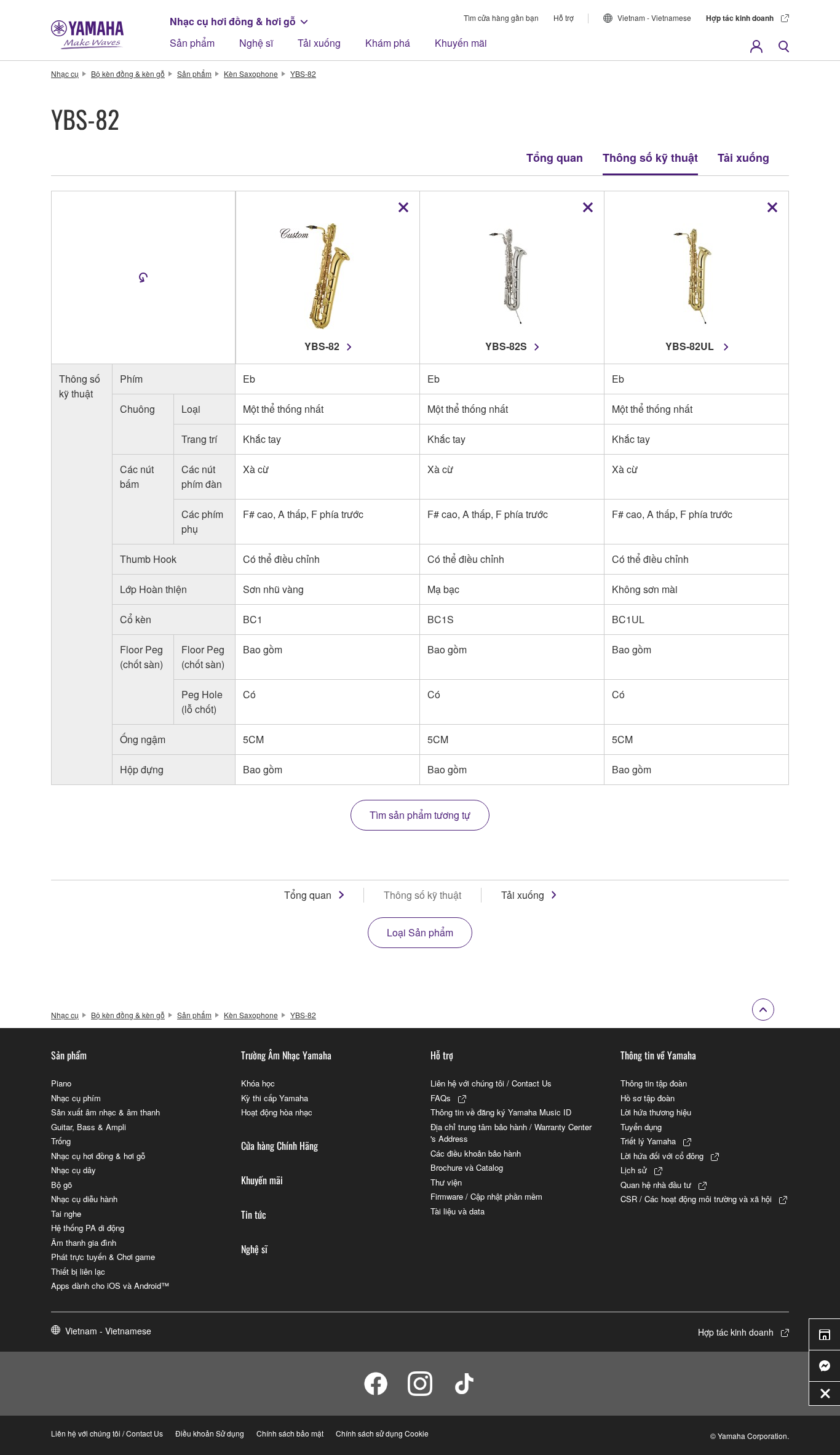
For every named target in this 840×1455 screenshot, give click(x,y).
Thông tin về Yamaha (658, 1055)
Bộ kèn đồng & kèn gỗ (128, 73)
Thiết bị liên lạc (78, 1271)
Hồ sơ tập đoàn (647, 1098)
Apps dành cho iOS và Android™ (110, 1285)
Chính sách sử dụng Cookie (382, 1433)
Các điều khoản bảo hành (475, 1153)
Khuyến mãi (461, 43)
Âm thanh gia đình (83, 1242)
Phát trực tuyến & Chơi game (103, 1256)
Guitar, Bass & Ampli (88, 1127)
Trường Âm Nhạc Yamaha (286, 1055)
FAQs (440, 1098)
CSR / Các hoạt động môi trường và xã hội (696, 1199)
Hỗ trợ (563, 17)
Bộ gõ (61, 1184)
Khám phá (387, 43)
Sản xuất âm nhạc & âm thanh (105, 1112)
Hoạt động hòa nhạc (276, 1112)
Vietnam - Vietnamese (654, 17)
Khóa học (258, 1083)
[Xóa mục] (403, 207)
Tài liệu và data (457, 1211)
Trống (61, 1141)
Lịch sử (633, 1170)
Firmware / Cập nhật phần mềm (486, 1196)
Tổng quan (554, 157)
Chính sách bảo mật (289, 1433)
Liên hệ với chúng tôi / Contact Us (491, 1083)
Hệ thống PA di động (87, 1228)
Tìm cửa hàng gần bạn (501, 17)
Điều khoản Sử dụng (209, 1433)
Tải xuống (319, 43)
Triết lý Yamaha (648, 1141)
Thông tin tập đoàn (653, 1083)
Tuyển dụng (641, 1127)
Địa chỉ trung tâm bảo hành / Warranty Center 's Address (511, 1133)
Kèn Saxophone (251, 73)
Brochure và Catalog (466, 1167)
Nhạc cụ (65, 73)
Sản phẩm (192, 43)
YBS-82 (303, 73)
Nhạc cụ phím (76, 1098)
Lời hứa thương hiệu (655, 1112)
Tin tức (253, 1214)
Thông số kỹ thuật (650, 157)
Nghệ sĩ (256, 43)
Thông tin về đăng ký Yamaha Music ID (500, 1112)
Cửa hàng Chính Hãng (279, 1145)
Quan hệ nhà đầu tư (655, 1184)
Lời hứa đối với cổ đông (661, 1156)
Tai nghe (66, 1213)
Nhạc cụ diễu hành (84, 1199)
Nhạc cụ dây (73, 1170)
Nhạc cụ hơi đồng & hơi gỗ (233, 21)
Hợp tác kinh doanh (740, 17)
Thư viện (446, 1182)
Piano (61, 1083)
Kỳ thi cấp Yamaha (274, 1098)
